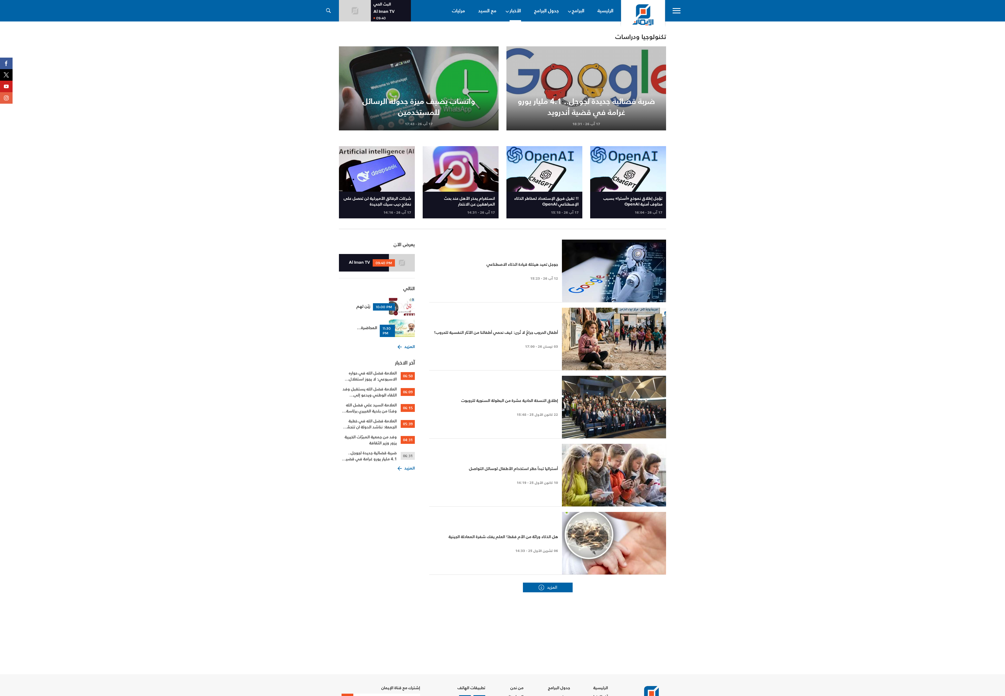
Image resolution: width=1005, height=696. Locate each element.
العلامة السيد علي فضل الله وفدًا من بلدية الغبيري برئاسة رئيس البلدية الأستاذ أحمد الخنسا (371, 408)
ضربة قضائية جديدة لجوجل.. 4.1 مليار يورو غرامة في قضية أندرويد (370, 456)
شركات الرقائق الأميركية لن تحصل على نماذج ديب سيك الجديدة (377, 201)
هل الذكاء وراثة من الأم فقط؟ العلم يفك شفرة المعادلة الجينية (503, 536)
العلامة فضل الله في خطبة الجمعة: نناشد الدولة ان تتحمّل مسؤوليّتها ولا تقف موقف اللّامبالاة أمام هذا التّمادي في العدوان (370, 424)
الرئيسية (600, 688)
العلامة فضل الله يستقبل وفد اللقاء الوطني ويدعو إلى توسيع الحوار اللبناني (370, 392)
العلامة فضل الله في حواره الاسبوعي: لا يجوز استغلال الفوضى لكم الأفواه (373, 376)
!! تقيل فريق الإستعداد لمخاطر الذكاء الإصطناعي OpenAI (546, 201)
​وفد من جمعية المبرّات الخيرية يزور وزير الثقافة (371, 440)
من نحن (516, 688)
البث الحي (382, 4)
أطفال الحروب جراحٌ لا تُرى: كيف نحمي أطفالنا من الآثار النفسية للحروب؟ (496, 332)
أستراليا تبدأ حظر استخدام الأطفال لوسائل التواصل (513, 468)
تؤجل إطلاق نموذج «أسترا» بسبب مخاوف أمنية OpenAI (632, 201)
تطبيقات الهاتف (471, 688)
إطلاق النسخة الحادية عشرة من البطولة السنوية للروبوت (509, 400)
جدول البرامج (559, 688)
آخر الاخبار (405, 362)
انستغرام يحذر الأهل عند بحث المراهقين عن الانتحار (469, 201)
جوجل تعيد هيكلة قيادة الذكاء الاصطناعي (522, 264)
